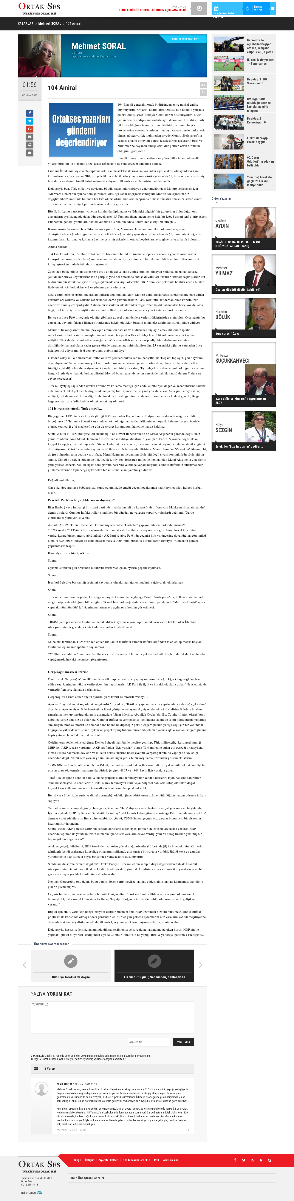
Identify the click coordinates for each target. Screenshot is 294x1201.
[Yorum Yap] (29, 152)
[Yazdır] (29, 145)
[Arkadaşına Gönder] (29, 137)
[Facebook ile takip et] (235, 1160)
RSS (156, 1160)
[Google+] (29, 129)
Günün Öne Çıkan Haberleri (86, 1178)
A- (204, 93)
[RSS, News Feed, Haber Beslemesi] (252, 1160)
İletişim (89, 1160)
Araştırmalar (170, 1160)
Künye (77, 1160)
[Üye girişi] (261, 1160)
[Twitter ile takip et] (243, 1160)
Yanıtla (64, 1130)
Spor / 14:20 (152, 8)
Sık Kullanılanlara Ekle (136, 1160)
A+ (203, 85)
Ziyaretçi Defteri (108, 1160)
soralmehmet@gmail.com (99, 56)
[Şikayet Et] (188, 1129)
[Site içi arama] (269, 1160)
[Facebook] (29, 113)
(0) (75, 1130)
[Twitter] (29, 121)
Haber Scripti (28, 1192)
